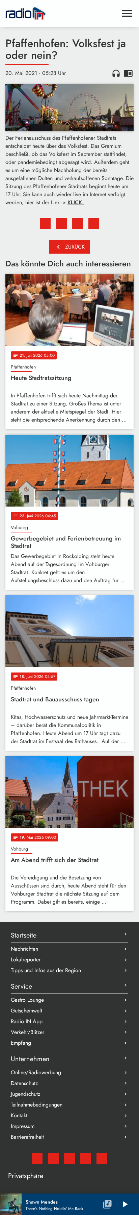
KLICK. (75, 202)
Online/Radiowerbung (36, 1072)
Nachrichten (24, 949)
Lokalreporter (25, 959)
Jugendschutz (25, 1094)
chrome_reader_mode (128, 73)
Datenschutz (24, 1083)
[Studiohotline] (101, 1158)
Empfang (21, 1043)
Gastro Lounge (27, 1000)
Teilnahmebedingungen (36, 1105)
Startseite (23, 935)
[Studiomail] (37, 1158)
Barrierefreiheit (27, 1137)
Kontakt (19, 1115)
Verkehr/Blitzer (27, 1032)
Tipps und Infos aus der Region (46, 970)
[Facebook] (53, 1158)
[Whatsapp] (85, 1158)
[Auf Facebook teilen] (45, 223)
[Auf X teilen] (61, 223)
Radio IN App (27, 1021)
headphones (116, 73)
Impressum (22, 1126)
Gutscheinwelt (26, 1010)
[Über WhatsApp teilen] (77, 223)
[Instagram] (69, 1158)
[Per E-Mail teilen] (93, 223)
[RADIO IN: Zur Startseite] (61, 13)
